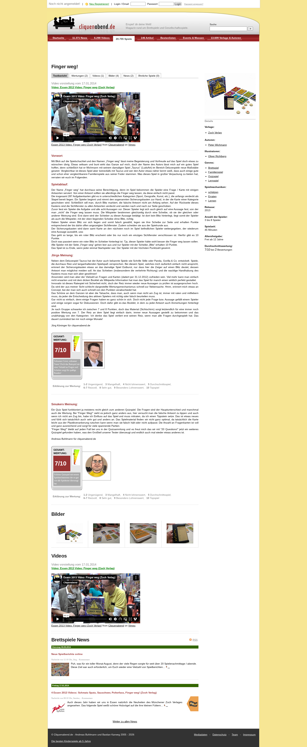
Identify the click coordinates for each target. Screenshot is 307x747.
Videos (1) (98, 75)
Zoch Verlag (215, 132)
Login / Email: (121, 3)
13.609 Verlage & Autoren (226, 37)
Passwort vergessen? (193, 4)
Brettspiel (213, 167)
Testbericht (60, 75)
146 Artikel (147, 37)
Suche (213, 24)
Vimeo (131, 144)
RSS (195, 639)
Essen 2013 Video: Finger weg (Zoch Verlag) (76, 144)
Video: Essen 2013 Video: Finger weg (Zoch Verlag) (83, 87)
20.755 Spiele (124, 39)
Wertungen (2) (79, 75)
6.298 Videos (102, 37)
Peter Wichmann (217, 144)
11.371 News (79, 37)
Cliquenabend (116, 144)
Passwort (152, 3)
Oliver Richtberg (217, 156)
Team (235, 734)
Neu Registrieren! (99, 3)
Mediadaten (200, 734)
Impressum (249, 734)
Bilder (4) (114, 75)
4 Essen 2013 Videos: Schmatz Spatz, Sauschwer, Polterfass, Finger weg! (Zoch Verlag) (104, 692)
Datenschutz (219, 734)
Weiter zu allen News (125, 721)
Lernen (212, 200)
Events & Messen (193, 37)
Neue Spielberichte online (67, 654)
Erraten (212, 196)
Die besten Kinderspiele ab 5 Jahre (71, 741)
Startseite (58, 37)
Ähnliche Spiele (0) (148, 75)
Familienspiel (215, 172)
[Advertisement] (153, 53)
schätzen (213, 192)
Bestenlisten (168, 37)
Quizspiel (213, 176)
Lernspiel (213, 180)
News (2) (128, 75)
